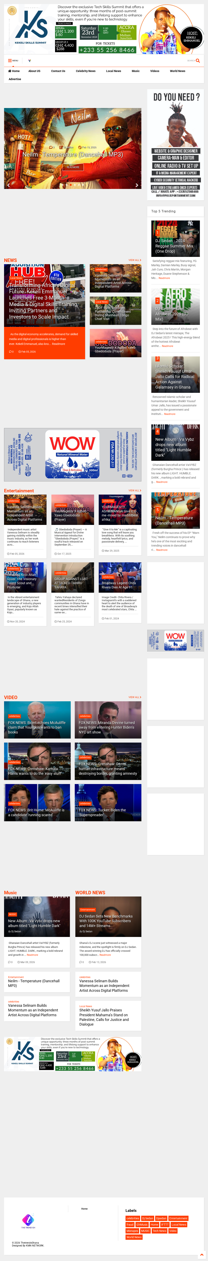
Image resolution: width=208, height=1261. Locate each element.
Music (135, 71)
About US (34, 71)
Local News (113, 71)
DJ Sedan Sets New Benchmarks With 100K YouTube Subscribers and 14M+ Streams (106, 921)
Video (173, 1230)
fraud (130, 1224)
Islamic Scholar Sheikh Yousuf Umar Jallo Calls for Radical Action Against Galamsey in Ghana (174, 377)
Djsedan (161, 1218)
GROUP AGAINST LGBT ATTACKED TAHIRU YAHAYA (71, 583)
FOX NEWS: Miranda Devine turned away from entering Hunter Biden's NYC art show (107, 727)
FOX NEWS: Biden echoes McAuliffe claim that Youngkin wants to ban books (37, 727)
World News (177, 71)
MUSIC (12, 914)
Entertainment (19, 491)
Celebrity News (85, 71)
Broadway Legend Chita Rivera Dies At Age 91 (119, 585)
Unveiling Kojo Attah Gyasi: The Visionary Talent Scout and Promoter (22, 581)
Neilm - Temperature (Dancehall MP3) (72, 154)
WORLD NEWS (90, 892)
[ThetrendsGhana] (29, 62)
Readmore (73, 167)
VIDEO (10, 697)
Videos (154, 71)
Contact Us (58, 71)
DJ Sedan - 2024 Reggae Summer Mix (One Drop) (174, 246)
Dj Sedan (147, 1218)
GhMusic (142, 1224)
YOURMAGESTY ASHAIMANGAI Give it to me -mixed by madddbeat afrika (120, 513)
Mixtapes (132, 1230)
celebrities (13, 501)
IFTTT (165, 1224)
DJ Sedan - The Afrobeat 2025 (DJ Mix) (171, 314)
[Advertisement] (51, 95)
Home (15, 71)
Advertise (14, 79)
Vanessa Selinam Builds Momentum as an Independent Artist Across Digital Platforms (24, 513)
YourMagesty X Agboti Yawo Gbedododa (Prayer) (70, 515)
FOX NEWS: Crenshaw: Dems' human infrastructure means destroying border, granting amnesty (108, 769)
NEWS (10, 260)
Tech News (159, 1230)
